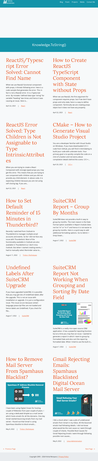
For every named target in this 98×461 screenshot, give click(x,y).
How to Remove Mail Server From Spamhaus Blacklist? (24, 368)
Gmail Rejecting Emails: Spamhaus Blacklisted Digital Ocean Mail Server (71, 374)
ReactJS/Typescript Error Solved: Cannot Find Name (24, 69)
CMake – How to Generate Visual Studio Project (72, 131)
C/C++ (70, 164)
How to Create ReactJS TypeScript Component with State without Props (70, 75)
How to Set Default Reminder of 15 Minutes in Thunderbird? (23, 213)
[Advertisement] (49, 23)
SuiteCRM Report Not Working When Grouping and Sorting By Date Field (71, 282)
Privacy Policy (64, 457)
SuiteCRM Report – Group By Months (71, 207)
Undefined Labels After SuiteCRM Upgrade (20, 276)
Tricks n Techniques (30, 255)
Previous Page (9, 449)
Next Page (90, 449)
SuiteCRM (72, 240)
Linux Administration (74, 441)
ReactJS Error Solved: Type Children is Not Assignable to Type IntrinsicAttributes (25, 143)
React (23, 106)
